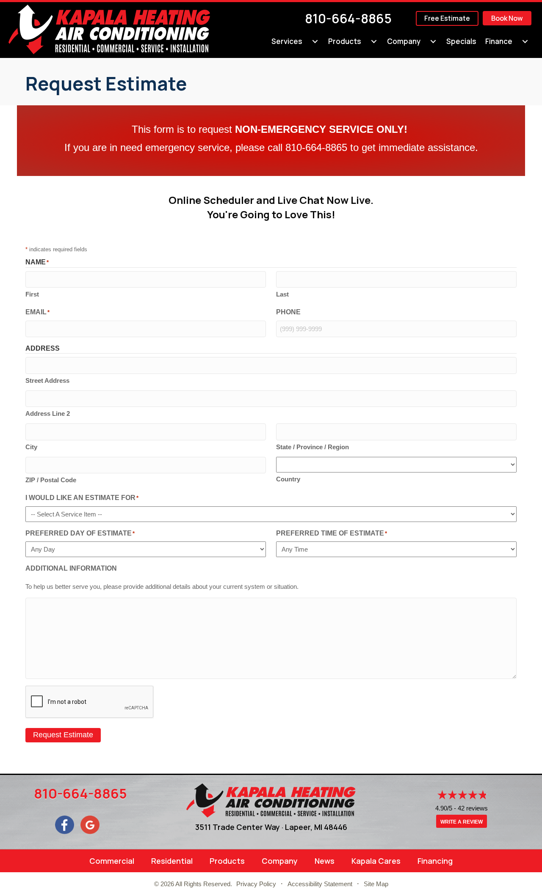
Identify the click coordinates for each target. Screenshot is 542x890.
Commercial (111, 861)
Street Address (47, 380)
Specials (461, 41)
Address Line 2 (47, 413)
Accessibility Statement (320, 883)
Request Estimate (63, 735)
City (31, 446)
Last (282, 294)
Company (403, 41)
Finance (498, 41)
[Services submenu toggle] (315, 41)
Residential (172, 861)
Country (288, 479)
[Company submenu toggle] (433, 41)
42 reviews (473, 808)
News (325, 861)
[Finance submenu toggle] (525, 41)
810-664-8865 (348, 18)
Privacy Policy (256, 883)
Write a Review (461, 822)
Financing (435, 861)
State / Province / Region (312, 446)
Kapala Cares (376, 861)
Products (344, 41)
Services (286, 41)
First (32, 294)
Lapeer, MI (303, 827)
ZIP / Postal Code (50, 479)
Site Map (376, 883)
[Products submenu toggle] (373, 41)
